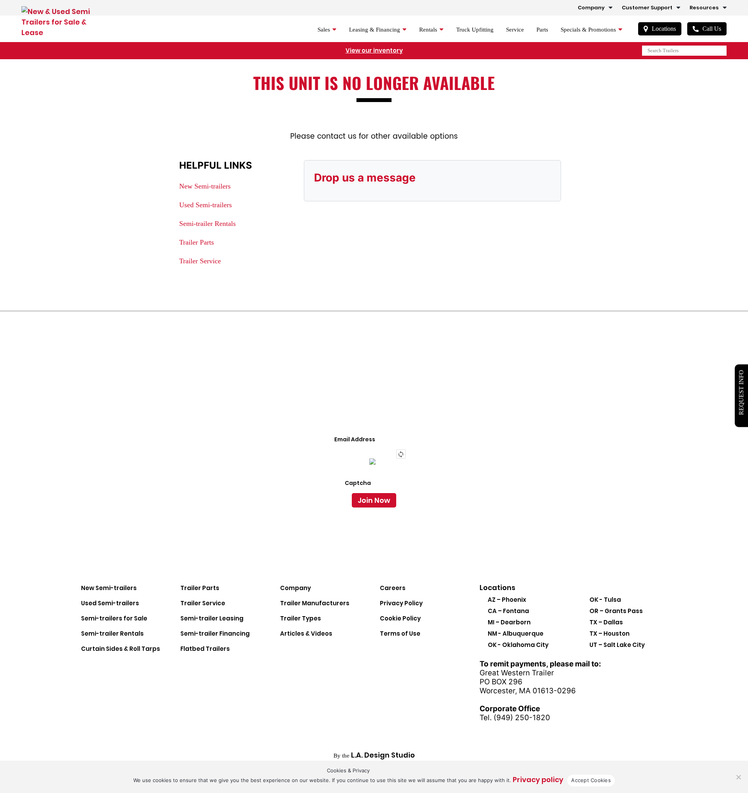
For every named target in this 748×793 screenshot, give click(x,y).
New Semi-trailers (205, 186)
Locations (664, 28)
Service (515, 29)
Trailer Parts (196, 242)
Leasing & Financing (374, 29)
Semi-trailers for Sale (114, 618)
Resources (704, 7)
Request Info (741, 392)
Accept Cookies (591, 780)
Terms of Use (400, 633)
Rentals (428, 29)
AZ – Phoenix (507, 600)
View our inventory (374, 50)
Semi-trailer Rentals (207, 223)
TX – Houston (609, 633)
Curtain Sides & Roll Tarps (120, 649)
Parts (542, 29)
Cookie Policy (400, 618)
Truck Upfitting (475, 29)
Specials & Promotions (588, 29)
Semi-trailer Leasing (211, 618)
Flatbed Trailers (205, 649)
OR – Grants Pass (616, 611)
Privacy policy (538, 779)
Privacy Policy (401, 603)
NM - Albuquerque (515, 633)
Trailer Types (300, 618)
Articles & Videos (306, 633)
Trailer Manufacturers (314, 603)
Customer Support (647, 7)
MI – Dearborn (509, 622)
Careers (393, 588)
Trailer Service (200, 261)
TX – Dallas (606, 622)
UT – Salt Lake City (617, 645)
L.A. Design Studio (383, 755)
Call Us (711, 28)
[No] (738, 777)
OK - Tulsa (605, 600)
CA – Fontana (508, 611)
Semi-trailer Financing (215, 633)
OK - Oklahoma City (518, 645)
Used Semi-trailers (205, 205)
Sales (324, 29)
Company (591, 7)
